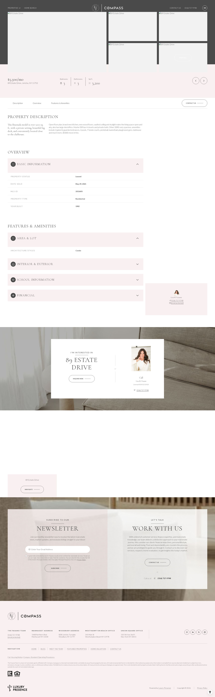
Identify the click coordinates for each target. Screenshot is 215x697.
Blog (43, 649)
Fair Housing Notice (15, 657)
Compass (56, 663)
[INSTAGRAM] (186, 632)
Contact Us (175, 8)
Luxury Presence (164, 688)
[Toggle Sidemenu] (204, 7)
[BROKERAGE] (204, 632)
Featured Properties (77, 649)
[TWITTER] (198, 632)
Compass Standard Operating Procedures (39, 657)
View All (182, 58)
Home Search (30, 8)
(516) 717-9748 (191, 8)
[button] (194, 103)
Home (34, 649)
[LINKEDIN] (192, 632)
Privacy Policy (81, 560)
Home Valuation (98, 649)
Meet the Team (56, 649)
